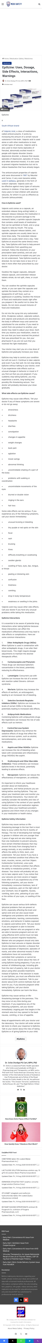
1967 (25, 175)
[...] (38, 1165)
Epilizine (21, 1039)
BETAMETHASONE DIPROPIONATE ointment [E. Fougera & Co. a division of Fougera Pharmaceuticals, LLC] (20, 1209)
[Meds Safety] (14, 4)
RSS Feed (5, 1231)
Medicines (29, 59)
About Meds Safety (15, 1328)
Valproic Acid (9, 131)
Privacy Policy (29, 1328)
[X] (21, 1089)
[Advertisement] (21, 31)
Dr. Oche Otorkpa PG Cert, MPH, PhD (16, 81)
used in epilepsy (9, 181)
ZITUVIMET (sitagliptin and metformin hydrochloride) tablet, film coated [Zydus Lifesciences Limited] (17, 1195)
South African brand (10, 126)
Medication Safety (17, 59)
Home (6, 59)
